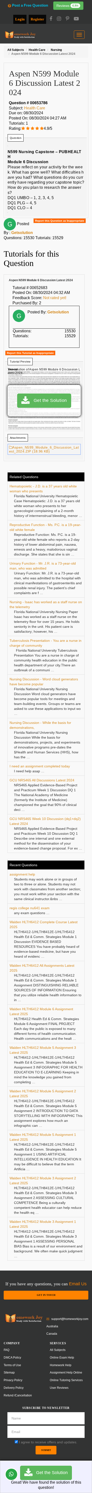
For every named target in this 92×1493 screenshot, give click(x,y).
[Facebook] (50, 19)
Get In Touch (46, 1295)
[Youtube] (76, 19)
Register (37, 19)
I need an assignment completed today (40, 766)
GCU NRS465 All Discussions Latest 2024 (42, 780)
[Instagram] (59, 19)
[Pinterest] (67, 19)
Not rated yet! (54, 298)
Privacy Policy (13, 1380)
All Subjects (58, 1350)
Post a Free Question (30, 5)
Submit (46, 1450)
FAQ (6, 1350)
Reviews (67, 6)
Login (20, 19)
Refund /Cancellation (18, 1395)
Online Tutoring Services (66, 1380)
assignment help (22, 874)
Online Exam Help (62, 1357)
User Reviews (59, 1388)
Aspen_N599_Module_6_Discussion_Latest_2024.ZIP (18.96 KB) (44, 449)
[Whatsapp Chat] (11, 1474)
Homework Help (60, 1365)
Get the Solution (48, 400)
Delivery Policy (14, 1388)
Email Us (78, 1283)
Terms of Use (12, 1365)
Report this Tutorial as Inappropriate (30, 352)
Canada (51, 1333)
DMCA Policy (12, 1357)
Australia (52, 1326)
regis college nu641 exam (30, 908)
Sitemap (9, 1372)
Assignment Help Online (66, 1372)
